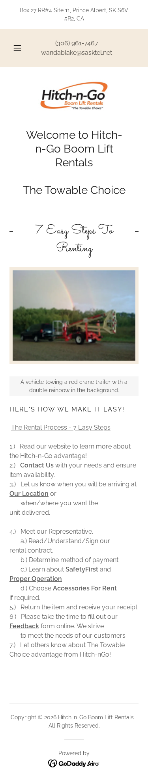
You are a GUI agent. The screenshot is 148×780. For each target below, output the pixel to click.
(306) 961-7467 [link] (76, 43)
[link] (74, 95)
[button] (17, 48)
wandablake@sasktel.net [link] (76, 52)
